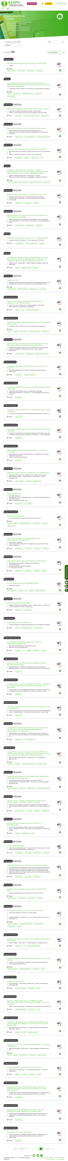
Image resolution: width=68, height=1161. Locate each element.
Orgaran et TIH (12, 280)
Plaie (43, 968)
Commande (17, 93)
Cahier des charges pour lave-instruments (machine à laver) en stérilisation (29, 707)
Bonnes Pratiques (12, 788)
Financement (21, 70)
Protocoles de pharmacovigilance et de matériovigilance (27, 238)
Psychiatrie (37, 570)
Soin (42, 157)
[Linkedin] (37, 1155)
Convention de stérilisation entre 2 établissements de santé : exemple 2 (29, 410)
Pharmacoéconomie (28, 764)
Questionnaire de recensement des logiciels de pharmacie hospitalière (28, 939)
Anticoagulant (11, 289)
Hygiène (18, 833)
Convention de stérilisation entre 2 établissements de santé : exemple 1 (29, 430)
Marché (45, 523)
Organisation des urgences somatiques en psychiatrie (26, 561)
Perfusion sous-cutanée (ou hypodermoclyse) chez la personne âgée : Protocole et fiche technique (26, 801)
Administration (19, 481)
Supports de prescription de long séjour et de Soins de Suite (27, 890)
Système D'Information (36, 182)
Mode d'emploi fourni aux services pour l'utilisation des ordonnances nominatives (27, 216)
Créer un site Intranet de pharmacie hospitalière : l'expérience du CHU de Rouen (25, 302)
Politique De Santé (41, 764)
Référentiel (36, 650)
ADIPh (16, 1157)
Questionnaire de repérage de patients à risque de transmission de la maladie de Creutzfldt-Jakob (25, 1110)
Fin (53, 1149)
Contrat (24, 1074)
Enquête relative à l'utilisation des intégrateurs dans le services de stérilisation (27, 663)
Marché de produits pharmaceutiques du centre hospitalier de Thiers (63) (29, 323)
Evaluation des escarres (15, 981)
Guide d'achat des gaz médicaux (19, 622)
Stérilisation (19, 397)
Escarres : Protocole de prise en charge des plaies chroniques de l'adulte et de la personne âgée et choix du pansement (28, 1002)
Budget (15, 331)
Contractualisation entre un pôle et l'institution (24, 1067)
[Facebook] (41, 1155)
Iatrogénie (18, 115)
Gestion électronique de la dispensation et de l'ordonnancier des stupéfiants (23, 539)
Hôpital (17, 267)
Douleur (27, 157)
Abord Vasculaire (20, 810)
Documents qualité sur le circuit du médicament (25, 910)
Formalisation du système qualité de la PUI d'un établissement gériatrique (24, 642)
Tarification (40, 70)
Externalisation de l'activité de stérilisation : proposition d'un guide (27, 451)
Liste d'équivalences (14, 493)
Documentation (20, 225)
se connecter (61, 3)
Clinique (10, 764)
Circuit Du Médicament (14, 182)
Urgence (36, 203)
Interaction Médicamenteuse (31, 115)
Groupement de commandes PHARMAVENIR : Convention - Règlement (28, 1045)
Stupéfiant (46, 548)
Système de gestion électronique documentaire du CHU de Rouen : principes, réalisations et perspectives (27, 344)
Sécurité (25, 182)
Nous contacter (66, 572)
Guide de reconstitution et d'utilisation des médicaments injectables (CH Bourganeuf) (28, 777)
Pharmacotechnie (30, 136)
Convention (19, 374)
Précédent (22, 1149)
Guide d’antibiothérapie (16, 846)
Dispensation (19, 548)
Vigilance (46, 182)
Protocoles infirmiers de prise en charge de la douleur (26, 149)
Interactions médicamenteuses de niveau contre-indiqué (28, 109)
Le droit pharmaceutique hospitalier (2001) (22, 583)
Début (15, 1149)
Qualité (32, 590)
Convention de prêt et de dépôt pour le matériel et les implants (27, 367)
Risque (43, 650)
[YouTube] (34, 1155)
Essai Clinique (11, 70)
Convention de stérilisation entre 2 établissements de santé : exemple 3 (29, 388)
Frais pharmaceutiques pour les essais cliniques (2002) (27, 63)
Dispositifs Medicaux (28, 93)
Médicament (30, 70)
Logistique (38, 93)
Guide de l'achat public (15, 516)
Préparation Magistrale (43, 136)
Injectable (22, 788)
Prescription (28, 203)
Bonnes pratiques (59, 1157)
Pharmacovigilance (32, 243)
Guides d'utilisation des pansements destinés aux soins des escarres (28, 959)
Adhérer (49, 3)
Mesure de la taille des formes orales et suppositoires (26, 128)
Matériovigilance (20, 243)
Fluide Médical (38, 628)
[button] (8, 9)
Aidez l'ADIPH (32, 3)
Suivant (48, 1149)
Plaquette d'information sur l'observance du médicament (28, 473)
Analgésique (19, 157)
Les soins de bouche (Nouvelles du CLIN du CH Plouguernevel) (24, 824)
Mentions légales (48, 1157)
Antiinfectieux (19, 852)
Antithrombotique (23, 289)
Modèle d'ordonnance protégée (18, 603)
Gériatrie (18, 650)
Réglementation (26, 267)
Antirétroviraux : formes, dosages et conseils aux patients (28, 865)
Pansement (36, 968)
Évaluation (17, 764)
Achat (9, 93)
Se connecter (60, 1159)
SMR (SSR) (40, 898)
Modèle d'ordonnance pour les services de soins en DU (27, 194)
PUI (23, 310)
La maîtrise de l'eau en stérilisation (19, 1132)
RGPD (40, 1157)
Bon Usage (28, 852)
